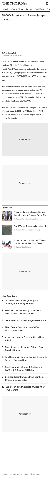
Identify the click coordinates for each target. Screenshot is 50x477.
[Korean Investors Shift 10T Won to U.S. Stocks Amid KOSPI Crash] (7, 244)
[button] (47, 3)
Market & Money (16, 474)
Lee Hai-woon (27, 247)
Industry (26, 474)
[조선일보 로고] (15, 3)
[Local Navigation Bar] (47, 3)
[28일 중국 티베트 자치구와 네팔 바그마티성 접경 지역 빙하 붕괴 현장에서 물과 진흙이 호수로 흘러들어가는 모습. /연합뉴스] (7, 230)
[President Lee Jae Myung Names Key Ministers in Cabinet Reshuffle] (7, 216)
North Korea (35, 474)
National (5, 474)
